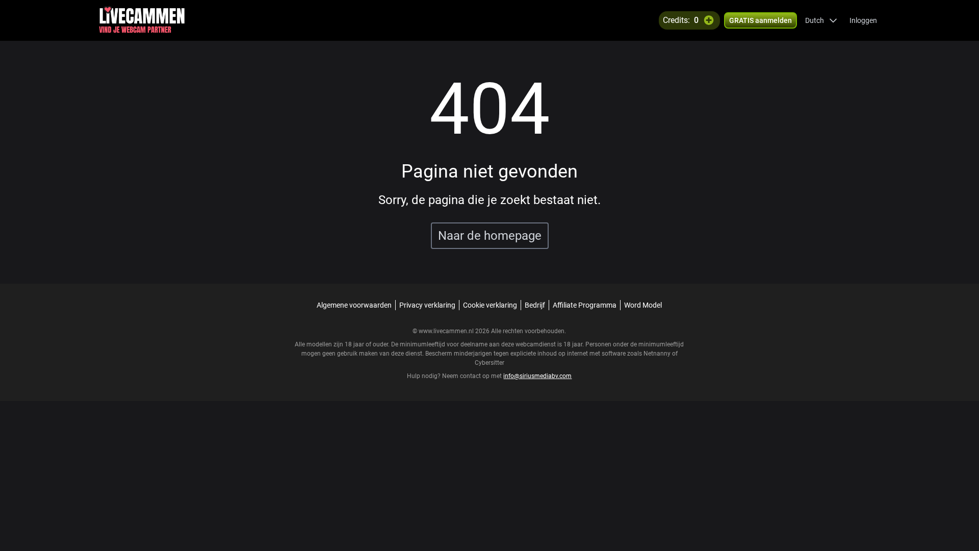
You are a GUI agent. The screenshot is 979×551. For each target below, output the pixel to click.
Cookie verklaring (490, 305)
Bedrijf (535, 305)
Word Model (643, 305)
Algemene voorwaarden (354, 305)
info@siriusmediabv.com (537, 376)
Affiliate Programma (584, 305)
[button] (821, 20)
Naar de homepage (490, 236)
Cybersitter (489, 362)
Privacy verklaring (427, 305)
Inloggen (863, 20)
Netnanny (657, 353)
